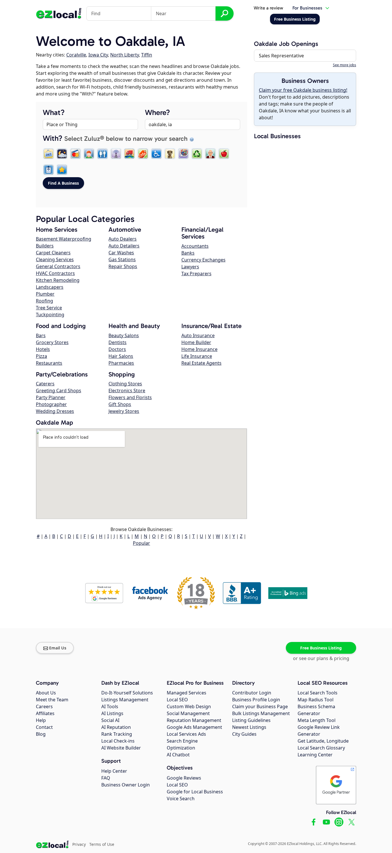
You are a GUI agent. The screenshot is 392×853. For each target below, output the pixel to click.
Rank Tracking (116, 734)
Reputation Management (194, 720)
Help (41, 720)
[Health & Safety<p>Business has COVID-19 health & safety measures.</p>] (48, 169)
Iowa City (98, 55)
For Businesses (307, 8)
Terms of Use (101, 844)
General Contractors (58, 266)
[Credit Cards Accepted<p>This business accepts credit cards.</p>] (75, 153)
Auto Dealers (122, 239)
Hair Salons (120, 356)
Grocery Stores (52, 342)
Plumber (45, 294)
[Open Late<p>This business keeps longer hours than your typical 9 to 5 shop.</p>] (62, 153)
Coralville (76, 55)
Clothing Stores (125, 383)
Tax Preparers (196, 273)
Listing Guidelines (251, 720)
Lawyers (190, 266)
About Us (46, 693)
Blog (41, 734)
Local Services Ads (186, 734)
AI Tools (109, 706)
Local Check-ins (118, 741)
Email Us (57, 648)
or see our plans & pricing (321, 658)
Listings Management (124, 699)
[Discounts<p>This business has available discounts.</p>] (143, 153)
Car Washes (121, 252)
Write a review (268, 8)
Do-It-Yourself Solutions (127, 693)
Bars (41, 335)
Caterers (45, 383)
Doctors (117, 349)
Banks (188, 253)
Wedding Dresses (55, 411)
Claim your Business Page (260, 706)
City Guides (244, 734)
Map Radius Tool (315, 699)
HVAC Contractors (55, 273)
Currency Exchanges (203, 260)
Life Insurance (196, 356)
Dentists (117, 342)
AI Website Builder (121, 748)
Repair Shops (122, 266)
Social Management (188, 713)
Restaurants (49, 363)
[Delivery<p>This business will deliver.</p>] (129, 153)
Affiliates (45, 713)
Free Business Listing (321, 648)
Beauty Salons (123, 335)
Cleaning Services (55, 259)
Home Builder (196, 342)
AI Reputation (116, 727)
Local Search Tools (317, 693)
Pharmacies (121, 363)
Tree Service (49, 307)
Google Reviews (184, 778)
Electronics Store (126, 390)
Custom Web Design (189, 706)
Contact (44, 727)
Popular (141, 543)
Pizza (41, 356)
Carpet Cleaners (53, 252)
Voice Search (181, 798)
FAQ (105, 778)
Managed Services (186, 693)
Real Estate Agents (201, 363)
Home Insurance (199, 349)
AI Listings (112, 713)
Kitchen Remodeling (57, 280)
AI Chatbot (178, 755)
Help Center (114, 771)
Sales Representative (281, 55)
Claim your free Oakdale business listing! (303, 90)
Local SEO (177, 699)
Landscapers (49, 287)
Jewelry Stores (123, 411)
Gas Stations (122, 259)
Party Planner (50, 397)
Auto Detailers (123, 246)
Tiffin (146, 55)
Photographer (51, 404)
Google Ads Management (194, 727)
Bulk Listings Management (261, 713)
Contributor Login (251, 693)
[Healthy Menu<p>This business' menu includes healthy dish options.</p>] (224, 153)
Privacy (79, 844)
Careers (44, 706)
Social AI (110, 720)
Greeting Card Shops (58, 390)
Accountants (195, 246)
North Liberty (124, 55)
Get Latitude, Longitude (323, 741)
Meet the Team (52, 699)
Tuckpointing (50, 314)
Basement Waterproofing (63, 239)
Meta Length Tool (316, 720)
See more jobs (344, 65)
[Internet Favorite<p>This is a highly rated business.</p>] (62, 169)
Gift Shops (119, 404)
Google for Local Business (195, 791)
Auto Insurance (198, 335)
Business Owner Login (125, 785)
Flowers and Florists (130, 397)
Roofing (44, 301)
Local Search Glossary (321, 748)
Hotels (43, 349)
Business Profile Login (256, 699)
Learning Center (315, 755)
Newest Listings (249, 727)
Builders (45, 246)
